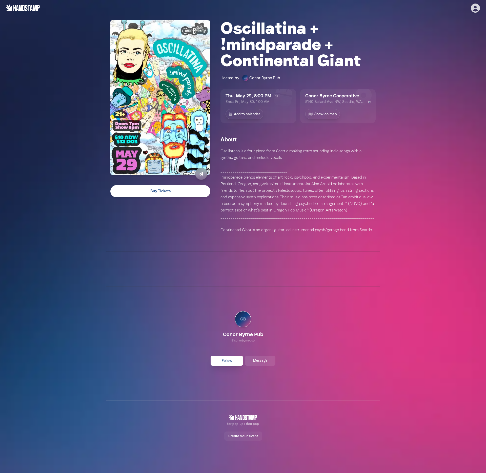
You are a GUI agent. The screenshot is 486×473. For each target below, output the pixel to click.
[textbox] (298, 190)
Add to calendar (247, 114)
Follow (227, 361)
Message (260, 360)
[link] (243, 327)
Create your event (243, 436)
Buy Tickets (160, 191)
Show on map (325, 114)
